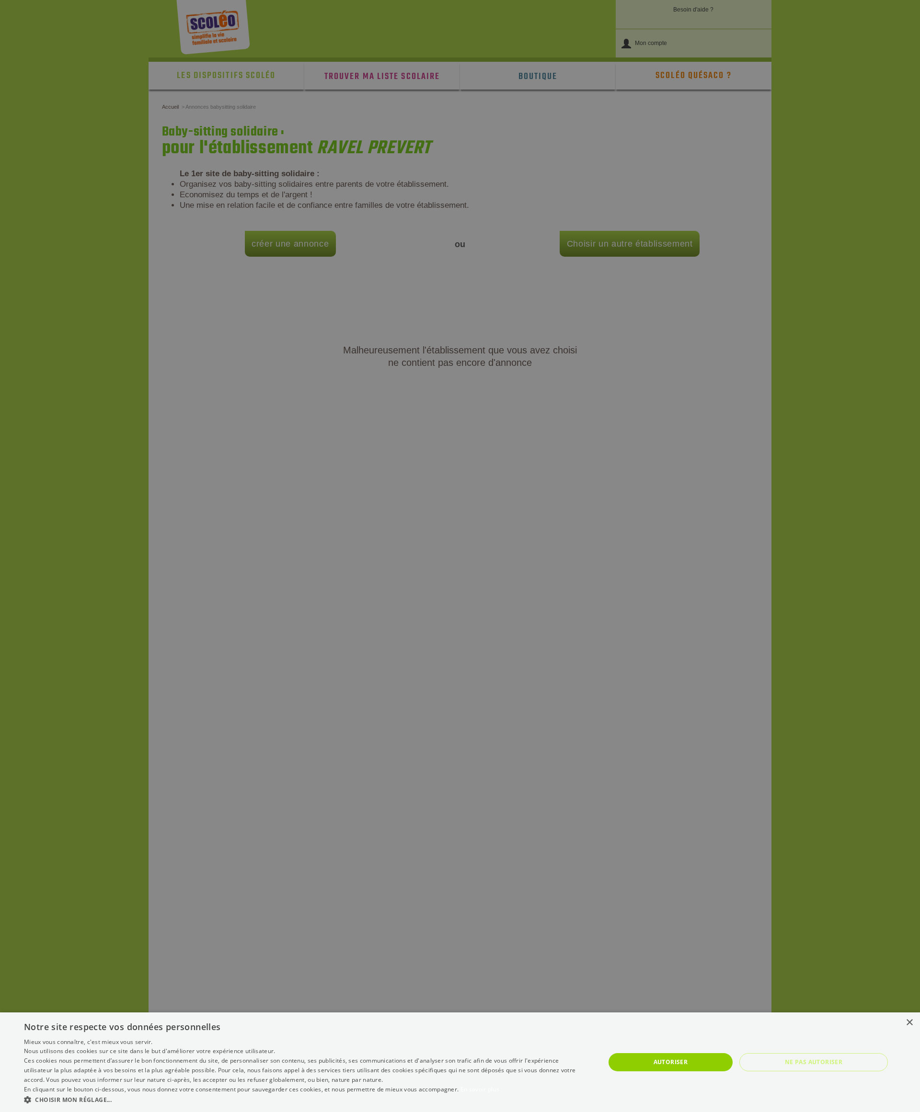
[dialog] (460, 1062)
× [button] (909, 1022)
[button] (306, 1099)
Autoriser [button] (671, 1062)
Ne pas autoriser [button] (813, 1062)
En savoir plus (479, 1089)
